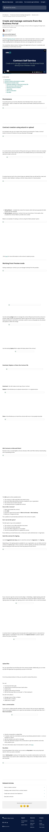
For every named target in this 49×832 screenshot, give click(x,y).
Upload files (9, 89)
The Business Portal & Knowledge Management (20, 15)
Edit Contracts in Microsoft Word (14, 86)
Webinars (32, 827)
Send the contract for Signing (14, 87)
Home (40, 820)
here (6, 256)
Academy (32, 820)
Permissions (7, 79)
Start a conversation (11, 90)
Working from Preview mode (12, 82)
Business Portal (11, 39)
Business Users (35, 15)
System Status (24, 824)
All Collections (6, 15)
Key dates (9, 92)
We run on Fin (6, 826)
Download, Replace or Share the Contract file (17, 84)
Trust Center (42, 827)
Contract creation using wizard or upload (14, 81)
